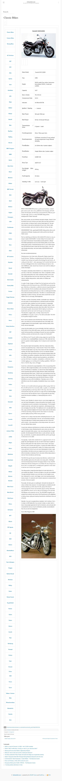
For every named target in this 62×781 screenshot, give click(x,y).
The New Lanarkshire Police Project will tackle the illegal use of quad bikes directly (24, 754)
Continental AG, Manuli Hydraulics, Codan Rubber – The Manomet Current (22, 758)
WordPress (41, 775)
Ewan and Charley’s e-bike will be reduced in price (16, 760)
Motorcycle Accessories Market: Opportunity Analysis (17, 750)
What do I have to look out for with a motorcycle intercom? (18, 752)
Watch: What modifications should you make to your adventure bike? (21, 748)
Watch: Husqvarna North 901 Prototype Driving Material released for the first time (24, 756)
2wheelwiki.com (31, 2)
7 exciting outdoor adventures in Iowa (13, 764)
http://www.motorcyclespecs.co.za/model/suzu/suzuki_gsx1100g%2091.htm (23, 727)
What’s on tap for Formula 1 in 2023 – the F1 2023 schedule (19, 746)
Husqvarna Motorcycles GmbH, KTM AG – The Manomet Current (20, 762)
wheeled (8, 729)
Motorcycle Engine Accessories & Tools (50, 738)
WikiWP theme (33, 775)
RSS (49, 775)
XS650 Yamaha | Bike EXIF (10, 738)
